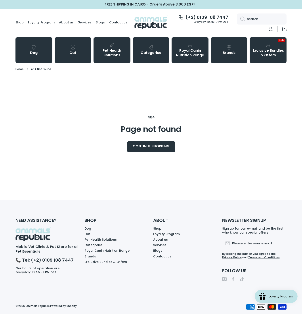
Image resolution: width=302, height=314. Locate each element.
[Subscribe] (281, 243)
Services (159, 245)
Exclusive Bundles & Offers (105, 262)
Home (19, 69)
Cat (87, 234)
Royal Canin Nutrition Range (107, 250)
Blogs (157, 250)
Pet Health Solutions (100, 239)
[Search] (241, 19)
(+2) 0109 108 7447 (206, 17)
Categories (93, 245)
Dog (87, 228)
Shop (157, 228)
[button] (284, 29)
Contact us (162, 256)
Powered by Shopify (63, 306)
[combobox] (262, 19)
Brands (90, 256)
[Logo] (151, 22)
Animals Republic (38, 306)
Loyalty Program (166, 234)
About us (160, 239)
